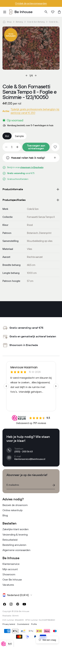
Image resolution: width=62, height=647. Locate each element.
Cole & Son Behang (36, 21)
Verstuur (54, 485)
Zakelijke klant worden (15, 529)
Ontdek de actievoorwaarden (31, 3)
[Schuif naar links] (26, 75)
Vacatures (8, 584)
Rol (7, 136)
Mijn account (10, 569)
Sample (19, 136)
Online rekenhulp (12, 510)
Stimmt (15, 615)
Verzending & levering (15, 534)
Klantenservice (11, 564)
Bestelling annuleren (14, 544)
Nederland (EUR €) (18, 595)
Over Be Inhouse (12, 579)
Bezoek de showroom (15, 505)
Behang (19, 21)
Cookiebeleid (23, 624)
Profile (34, 624)
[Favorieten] (53, 12)
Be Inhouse (24, 611)
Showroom (8, 574)
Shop (9, 21)
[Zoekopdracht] (46, 12)
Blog (5, 515)
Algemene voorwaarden (16, 550)
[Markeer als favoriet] (55, 147)
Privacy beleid (8, 624)
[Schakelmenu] (5, 12)
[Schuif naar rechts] (35, 75)
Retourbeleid (9, 539)
